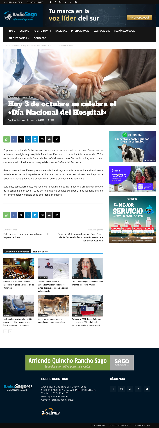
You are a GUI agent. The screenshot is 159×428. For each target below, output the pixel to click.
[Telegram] (35, 139)
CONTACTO (40, 38)
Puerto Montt (42, 30)
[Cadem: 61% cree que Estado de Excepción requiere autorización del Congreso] (18, 268)
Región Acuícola (124, 30)
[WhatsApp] (6, 139)
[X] (70, 2)
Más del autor (40, 251)
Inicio (5, 45)
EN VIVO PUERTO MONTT (120, 425)
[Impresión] (49, 139)
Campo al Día (102, 30)
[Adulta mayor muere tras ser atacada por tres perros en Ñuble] (53, 306)
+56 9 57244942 (61, 396)
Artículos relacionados (17, 251)
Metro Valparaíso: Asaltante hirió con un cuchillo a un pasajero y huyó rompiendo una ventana (17, 322)
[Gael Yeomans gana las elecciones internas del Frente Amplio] (87, 268)
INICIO (12, 30)
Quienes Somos (18, 38)
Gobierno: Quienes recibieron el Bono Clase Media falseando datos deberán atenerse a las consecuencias (80, 237)
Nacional (61, 30)
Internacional (80, 30)
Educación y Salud (26, 97)
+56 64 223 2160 (60, 393)
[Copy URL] (56, 139)
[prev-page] (5, 331)
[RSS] (65, 2)
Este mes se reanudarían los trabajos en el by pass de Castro (25, 236)
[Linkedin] (28, 139)
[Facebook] (55, 2)
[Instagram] (60, 2)
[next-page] (10, 331)
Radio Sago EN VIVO (35, 2)
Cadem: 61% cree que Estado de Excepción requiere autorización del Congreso (18, 285)
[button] (50, 2)
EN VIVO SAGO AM (142, 425)
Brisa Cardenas (18, 120)
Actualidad (15, 45)
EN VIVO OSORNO (98, 425)
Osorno (24, 30)
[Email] (42, 139)
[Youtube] (75, 2)
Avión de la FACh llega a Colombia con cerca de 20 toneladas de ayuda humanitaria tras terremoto (86, 322)
